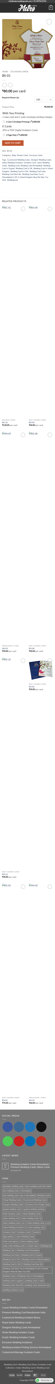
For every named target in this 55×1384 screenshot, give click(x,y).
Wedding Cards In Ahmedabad (30, 1276)
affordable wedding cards (13, 1186)
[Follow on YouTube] (41, 1141)
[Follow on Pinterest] (19, 1141)
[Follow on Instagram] (19, 1127)
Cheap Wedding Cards (12, 1200)
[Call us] (8, 1141)
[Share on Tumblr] (24, 186)
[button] (4, 7)
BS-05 (31, 687)
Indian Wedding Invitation (12, 163)
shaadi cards (33, 1246)
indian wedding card (11, 1218)
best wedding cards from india (38, 1186)
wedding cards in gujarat (13, 1281)
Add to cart (13, 143)
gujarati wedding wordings (34, 1209)
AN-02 (32, 1100)
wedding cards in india (34, 1281)
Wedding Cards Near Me (13, 1285)
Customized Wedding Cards (18, 160)
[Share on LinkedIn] (21, 186)
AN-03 (5, 648)
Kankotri (36, 1232)
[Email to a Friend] (14, 186)
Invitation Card (30, 163)
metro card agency (10, 1241)
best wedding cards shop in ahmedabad (19, 1195)
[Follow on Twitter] (30, 1127)
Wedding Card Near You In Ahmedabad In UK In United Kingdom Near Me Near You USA (25, 177)
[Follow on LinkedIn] (30, 1141)
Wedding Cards (9, 1276)
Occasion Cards (19, 72)
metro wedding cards (29, 1241)
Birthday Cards (44, 1195)
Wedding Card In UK (24, 168)
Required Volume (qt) (10, 98)
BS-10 (5, 874)
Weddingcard (12, 180)
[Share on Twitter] (11, 186)
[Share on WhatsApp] (4, 186)
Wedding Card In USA (19, 171)
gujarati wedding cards (12, 1209)
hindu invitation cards (11, 1214)
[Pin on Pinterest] (17, 186)
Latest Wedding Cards (25, 1237)
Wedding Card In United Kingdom (35, 1260)
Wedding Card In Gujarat (32, 1255)
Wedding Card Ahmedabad (31, 166)
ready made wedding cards (14, 1246)
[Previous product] (10, 85)
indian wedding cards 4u (31, 1218)
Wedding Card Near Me (11, 174)
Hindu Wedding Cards (32, 1214)
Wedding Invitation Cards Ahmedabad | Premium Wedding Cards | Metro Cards (30, 1165)
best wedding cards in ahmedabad (17, 1191)
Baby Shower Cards (20, 155)
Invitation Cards (23, 1232)
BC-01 (5, 422)
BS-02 (5, 1100)
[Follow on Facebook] (8, 1127)
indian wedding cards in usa (38, 1223)
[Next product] (4, 85)
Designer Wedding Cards (41, 160)
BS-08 (31, 648)
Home (5, 72)
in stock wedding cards (35, 1227)
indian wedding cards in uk (14, 1223)
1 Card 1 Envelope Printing (23, 122)
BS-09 (31, 422)
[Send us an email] (41, 1127)
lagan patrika (8, 1237)
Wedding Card (13, 166)
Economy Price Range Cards (38, 1205)
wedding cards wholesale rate (38, 1285)
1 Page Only (16, 135)
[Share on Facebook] (7, 186)
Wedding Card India (37, 171)
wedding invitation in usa (13, 1290)
